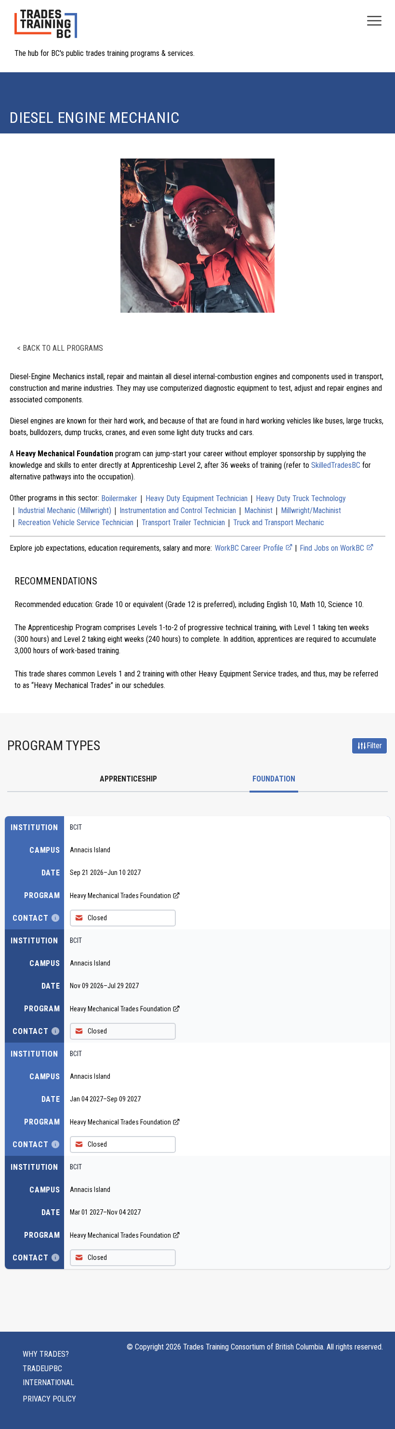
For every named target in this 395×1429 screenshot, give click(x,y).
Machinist (258, 510)
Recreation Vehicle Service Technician (75, 522)
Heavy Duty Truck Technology (301, 498)
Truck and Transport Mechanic (278, 522)
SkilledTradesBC (335, 465)
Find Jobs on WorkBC (333, 548)
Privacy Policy (49, 1398)
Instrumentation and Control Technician (177, 510)
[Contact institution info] (55, 918)
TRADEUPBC (42, 1368)
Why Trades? (46, 1354)
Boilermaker (119, 498)
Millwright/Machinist (311, 510)
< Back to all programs (60, 348)
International (48, 1382)
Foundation (273, 778)
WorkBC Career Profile (250, 548)
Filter (374, 745)
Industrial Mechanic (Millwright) (64, 510)
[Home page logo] (45, 29)
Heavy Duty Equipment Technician (196, 498)
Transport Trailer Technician (183, 522)
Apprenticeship (128, 778)
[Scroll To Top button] (376, 1403)
